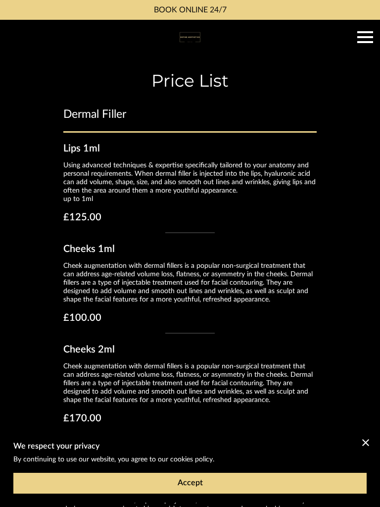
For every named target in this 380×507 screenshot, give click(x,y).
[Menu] (365, 37)
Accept (190, 483)
